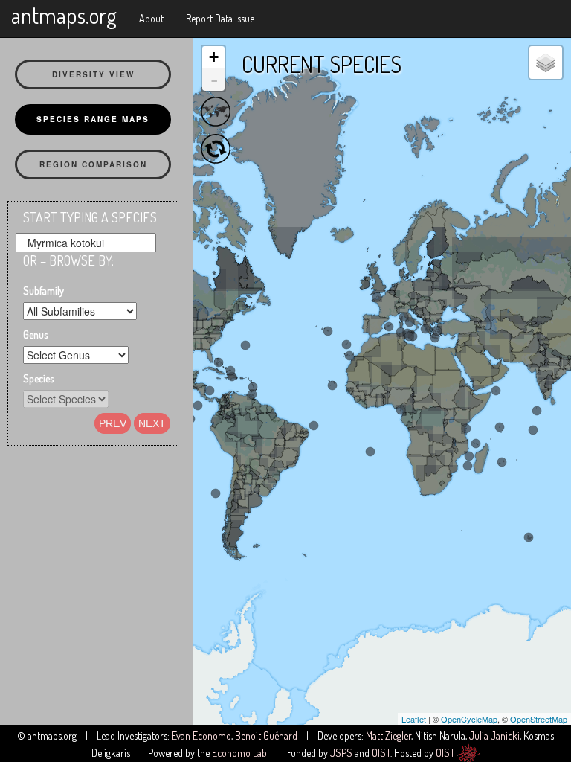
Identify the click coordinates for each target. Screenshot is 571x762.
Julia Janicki (494, 735)
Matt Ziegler (388, 735)
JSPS (341, 752)
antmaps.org (64, 15)
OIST (381, 752)
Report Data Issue (220, 18)
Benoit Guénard (266, 735)
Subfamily (43, 290)
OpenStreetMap (538, 719)
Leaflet (413, 719)
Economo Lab (239, 752)
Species (38, 378)
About (151, 18)
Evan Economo (201, 735)
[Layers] (545, 62)
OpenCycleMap (469, 719)
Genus (35, 334)
